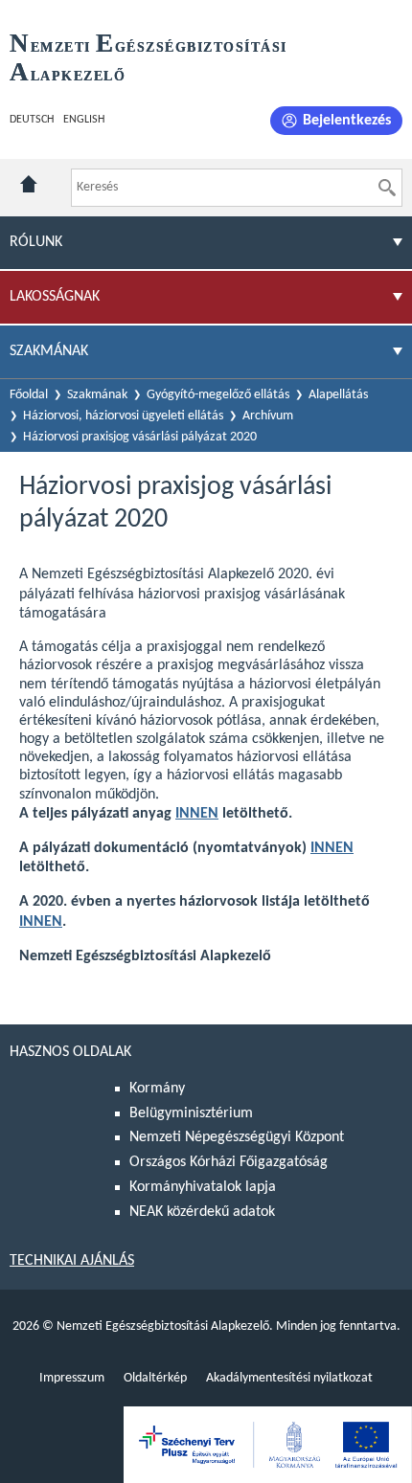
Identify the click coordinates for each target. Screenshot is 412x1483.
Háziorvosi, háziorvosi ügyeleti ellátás (123, 416)
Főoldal (29, 395)
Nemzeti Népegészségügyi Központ (236, 1137)
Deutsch (32, 119)
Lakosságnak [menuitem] (55, 296)
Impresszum (71, 1378)
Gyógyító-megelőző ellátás (218, 395)
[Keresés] (387, 187)
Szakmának (97, 395)
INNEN (196, 813)
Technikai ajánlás (72, 1261)
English (83, 119)
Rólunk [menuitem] (36, 242)
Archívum (267, 416)
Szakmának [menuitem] (49, 351)
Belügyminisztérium (191, 1113)
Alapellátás (338, 395)
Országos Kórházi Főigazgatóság (228, 1162)
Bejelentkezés (347, 120)
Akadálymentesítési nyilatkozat (289, 1378)
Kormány (157, 1088)
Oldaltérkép (155, 1378)
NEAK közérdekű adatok (202, 1212)
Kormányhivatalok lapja (202, 1187)
